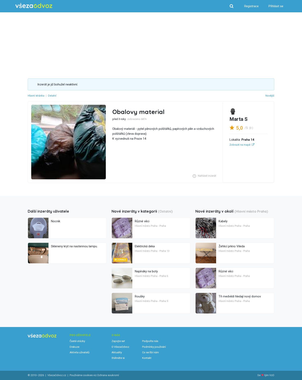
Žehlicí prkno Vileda (232, 246)
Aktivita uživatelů (79, 352)
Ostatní (52, 95)
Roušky (140, 296)
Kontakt (146, 357)
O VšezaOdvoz (120, 346)
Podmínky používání (154, 346)
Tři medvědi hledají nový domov (240, 296)
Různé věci (142, 221)
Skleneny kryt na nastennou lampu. (74, 246)
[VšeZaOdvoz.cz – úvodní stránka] (33, 5)
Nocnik (55, 221)
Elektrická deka (145, 246)
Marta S (238, 119)
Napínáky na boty (146, 271)
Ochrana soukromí (108, 375)
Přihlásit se (276, 6)
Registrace (251, 6)
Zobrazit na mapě (239, 144)
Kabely (223, 221)
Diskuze (74, 346)
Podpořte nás (150, 341)
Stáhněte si (118, 357)
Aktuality (117, 352)
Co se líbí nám (150, 352)
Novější (269, 95)
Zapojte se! (118, 341)
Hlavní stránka (36, 95)
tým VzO (269, 375)
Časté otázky (77, 341)
